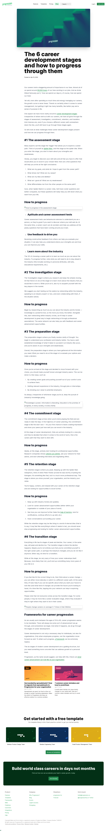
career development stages (67, 114)
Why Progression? (34, 795)
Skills (6, 802)
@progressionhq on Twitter (85, 797)
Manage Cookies (29, 824)
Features (35, 4)
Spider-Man (48, 148)
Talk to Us (101, 4)
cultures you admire (53, 454)
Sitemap (36, 824)
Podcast (56, 797)
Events (31, 800)
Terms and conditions (10, 824)
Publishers (8, 805)
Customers (8, 807)
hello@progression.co (84, 795)
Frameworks (8, 800)
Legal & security (33, 802)
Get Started (53, 778)
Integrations (8, 810)
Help (6, 815)
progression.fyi (58, 795)
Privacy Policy (20, 824)
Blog (57, 4)
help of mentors (66, 512)
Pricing (51, 4)
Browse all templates (53, 752)
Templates (44, 4)
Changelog (32, 805)
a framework (59, 639)
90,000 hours (42, 90)
